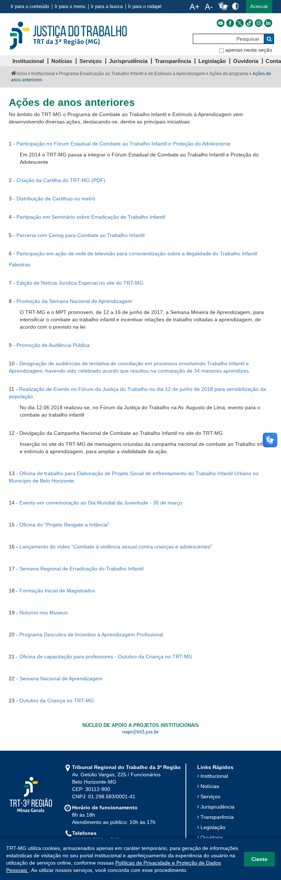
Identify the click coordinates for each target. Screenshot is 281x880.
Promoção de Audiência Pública (53, 345)
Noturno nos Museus (43, 612)
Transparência (217, 817)
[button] (259, 6)
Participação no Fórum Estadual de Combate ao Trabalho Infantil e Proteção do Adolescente (123, 144)
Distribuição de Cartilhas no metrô (55, 198)
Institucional (43, 73)
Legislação (213, 827)
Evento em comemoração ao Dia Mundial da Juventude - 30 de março (100, 503)
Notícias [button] (61, 61)
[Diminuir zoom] (209, 6)
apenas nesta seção (248, 50)
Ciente (259, 859)
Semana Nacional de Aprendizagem (60, 678)
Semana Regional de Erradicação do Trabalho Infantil (81, 569)
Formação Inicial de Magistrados (57, 591)
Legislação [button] (212, 61)
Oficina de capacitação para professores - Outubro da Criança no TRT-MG (105, 656)
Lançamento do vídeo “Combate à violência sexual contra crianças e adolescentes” (115, 547)
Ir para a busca (107, 6)
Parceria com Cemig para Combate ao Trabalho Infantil (80, 235)
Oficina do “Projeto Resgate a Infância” (64, 525)
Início (21, 73)
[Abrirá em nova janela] (221, 23)
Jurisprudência (218, 807)
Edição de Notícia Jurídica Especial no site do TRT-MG (79, 283)
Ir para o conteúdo (30, 6)
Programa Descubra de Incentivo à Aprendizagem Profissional (91, 634)
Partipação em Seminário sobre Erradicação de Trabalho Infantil (90, 217)
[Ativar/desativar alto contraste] (235, 6)
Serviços (210, 796)
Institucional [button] (28, 61)
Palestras (20, 264)
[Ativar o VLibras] (223, 6)
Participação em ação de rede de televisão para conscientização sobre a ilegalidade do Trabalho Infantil (136, 253)
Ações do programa (228, 73)
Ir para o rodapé (144, 6)
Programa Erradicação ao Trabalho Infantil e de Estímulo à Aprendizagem (132, 73)
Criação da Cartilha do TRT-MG (53, 180)
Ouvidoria (212, 837)
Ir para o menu (70, 6)
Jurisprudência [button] (128, 61)
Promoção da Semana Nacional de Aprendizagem (74, 301)
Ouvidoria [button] (245, 61)
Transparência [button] (173, 61)
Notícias (210, 786)
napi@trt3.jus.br (140, 732)
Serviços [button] (90, 61)
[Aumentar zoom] (194, 6)
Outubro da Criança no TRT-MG (56, 700)
